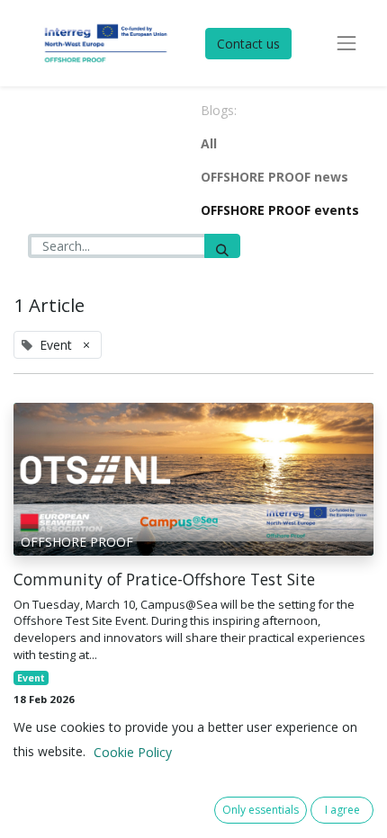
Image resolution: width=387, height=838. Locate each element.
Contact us (248, 43)
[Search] (222, 246)
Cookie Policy (133, 752)
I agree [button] (342, 809)
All (209, 143)
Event (31, 678)
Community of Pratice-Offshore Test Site (164, 579)
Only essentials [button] (260, 809)
